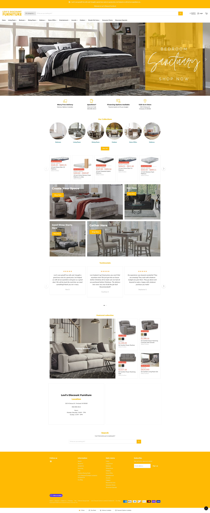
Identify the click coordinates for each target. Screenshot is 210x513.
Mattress (42, 20)
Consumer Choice (107, 20)
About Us (80, 463)
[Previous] (46, 169)
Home (4, 20)
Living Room (12, 20)
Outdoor (82, 20)
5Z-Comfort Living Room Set (149, 372)
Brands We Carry (93, 20)
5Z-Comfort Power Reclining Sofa (126, 373)
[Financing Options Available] (118, 104)
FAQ (79, 471)
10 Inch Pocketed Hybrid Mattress (103, 172)
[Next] (164, 169)
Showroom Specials (121, 20)
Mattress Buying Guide (84, 473)
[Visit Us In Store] (145, 104)
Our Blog (80, 480)
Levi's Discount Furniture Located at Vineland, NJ (102, 501)
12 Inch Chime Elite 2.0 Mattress (125, 169)
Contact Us (81, 466)
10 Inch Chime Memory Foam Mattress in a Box (82, 176)
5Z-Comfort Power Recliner (126, 345)
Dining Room (32, 20)
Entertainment (63, 20)
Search (80, 461)
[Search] (180, 13)
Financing (80, 468)
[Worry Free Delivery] (65, 104)
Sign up (155, 466)
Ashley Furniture (55, 170)
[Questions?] (91, 104)
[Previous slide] (4, 59)
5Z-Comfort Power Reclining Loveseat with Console (149, 341)
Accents (74, 20)
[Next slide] (205, 59)
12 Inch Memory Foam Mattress (147, 173)
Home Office (52, 20)
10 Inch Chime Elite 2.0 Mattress (58, 168)
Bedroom (22, 20)
